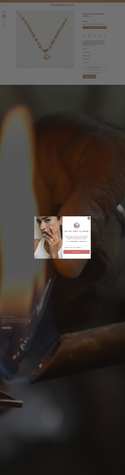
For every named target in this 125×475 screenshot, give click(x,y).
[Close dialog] (89, 218)
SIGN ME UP (77, 252)
